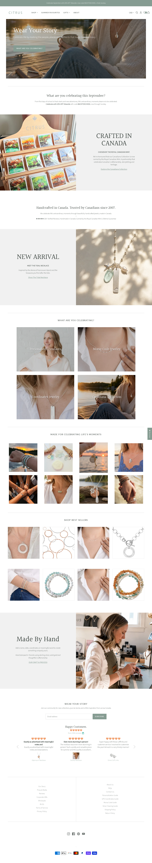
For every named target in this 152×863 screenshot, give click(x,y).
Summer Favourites (50, 13)
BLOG (42, 804)
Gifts (65, 13)
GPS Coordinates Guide (110, 799)
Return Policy (110, 813)
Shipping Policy (110, 809)
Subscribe (99, 716)
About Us (110, 784)
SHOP (33, 13)
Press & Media (42, 790)
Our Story (41, 786)
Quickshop (15, 563)
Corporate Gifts (42, 797)
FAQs (110, 788)
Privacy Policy (42, 811)
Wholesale (42, 800)
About (76, 13)
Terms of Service (42, 808)
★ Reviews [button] (149, 434)
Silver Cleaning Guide (110, 806)
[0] (144, 12)
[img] (76, 730)
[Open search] (137, 12)
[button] (18, 746)
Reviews (42, 793)
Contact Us (110, 792)
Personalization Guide (110, 795)
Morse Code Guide (110, 802)
